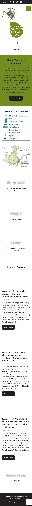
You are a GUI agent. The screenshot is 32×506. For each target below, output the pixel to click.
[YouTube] (21, 2)
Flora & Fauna (16, 219)
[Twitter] (17, 2)
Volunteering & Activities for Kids (16, 189)
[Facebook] (13, 2)
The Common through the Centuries (16, 249)
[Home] (10, 21)
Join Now (16, 49)
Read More (8, 327)
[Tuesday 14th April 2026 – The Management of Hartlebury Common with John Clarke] (16, 342)
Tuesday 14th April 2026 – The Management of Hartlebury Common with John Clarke (14, 356)
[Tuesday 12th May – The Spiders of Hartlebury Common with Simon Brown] (16, 281)
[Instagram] (10, 2)
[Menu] (28, 8)
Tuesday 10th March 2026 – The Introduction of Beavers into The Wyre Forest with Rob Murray (15, 423)
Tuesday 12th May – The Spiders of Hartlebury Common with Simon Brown (15, 294)
